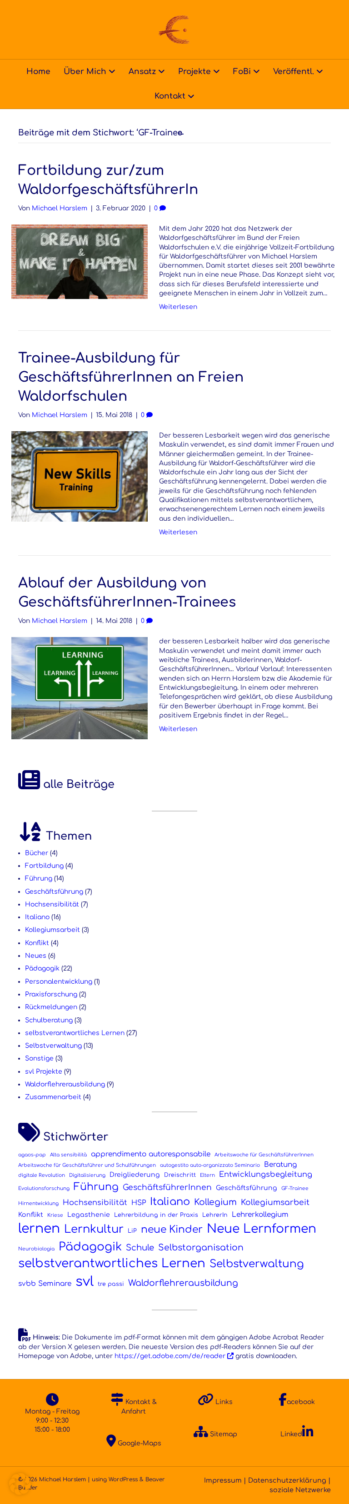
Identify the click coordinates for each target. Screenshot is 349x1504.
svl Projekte (43, 1071)
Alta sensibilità (68, 1154)
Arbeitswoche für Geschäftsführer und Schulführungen (87, 1165)
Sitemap (222, 1434)
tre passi (111, 1284)
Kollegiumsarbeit (52, 929)
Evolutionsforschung (44, 1188)
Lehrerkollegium (260, 1214)
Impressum (223, 1480)
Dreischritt (180, 1175)
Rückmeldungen (51, 1007)
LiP (132, 1231)
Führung (38, 878)
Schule (140, 1247)
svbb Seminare (44, 1284)
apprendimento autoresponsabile (150, 1154)
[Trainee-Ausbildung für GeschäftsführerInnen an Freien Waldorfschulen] (79, 476)
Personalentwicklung (58, 981)
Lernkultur (94, 1229)
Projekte (194, 71)
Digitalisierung (87, 1175)
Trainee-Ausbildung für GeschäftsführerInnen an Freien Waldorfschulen (131, 377)
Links (223, 1402)
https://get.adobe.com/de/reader (170, 1356)
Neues (35, 955)
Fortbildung (44, 865)
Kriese (55, 1215)
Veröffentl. (293, 71)
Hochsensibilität (52, 904)
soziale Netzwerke (300, 1490)
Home (38, 71)
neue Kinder (172, 1229)
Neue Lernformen (261, 1228)
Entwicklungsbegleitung (265, 1174)
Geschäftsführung (54, 891)
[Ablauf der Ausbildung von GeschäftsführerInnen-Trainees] (79, 688)
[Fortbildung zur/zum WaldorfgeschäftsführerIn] (79, 261)
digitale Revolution (41, 1175)
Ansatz (142, 71)
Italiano (37, 917)
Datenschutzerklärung (287, 1480)
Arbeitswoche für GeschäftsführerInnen (264, 1154)
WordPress (123, 1479)
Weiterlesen (178, 307)
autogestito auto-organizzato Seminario (210, 1165)
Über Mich (85, 71)
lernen (39, 1228)
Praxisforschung (51, 994)
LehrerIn (215, 1215)
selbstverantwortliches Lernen (75, 1033)
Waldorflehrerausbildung (65, 1084)
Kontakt (170, 96)
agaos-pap (32, 1154)
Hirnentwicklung (38, 1203)
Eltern (207, 1175)
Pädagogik (42, 968)
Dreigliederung (135, 1174)
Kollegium (215, 1202)
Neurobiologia (36, 1248)
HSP (138, 1203)
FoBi (242, 71)
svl (84, 1281)
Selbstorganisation (201, 1247)
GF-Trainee (295, 1188)
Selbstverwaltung (53, 1045)
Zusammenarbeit (53, 1097)
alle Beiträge (77, 784)
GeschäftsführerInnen (167, 1187)
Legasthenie (88, 1214)
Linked (291, 1434)
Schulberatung (49, 1020)
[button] (20, 1484)
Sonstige (39, 1058)
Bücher (36, 853)
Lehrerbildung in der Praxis (156, 1215)
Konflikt (37, 943)
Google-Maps (138, 1443)
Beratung (280, 1164)
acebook (301, 1402)
